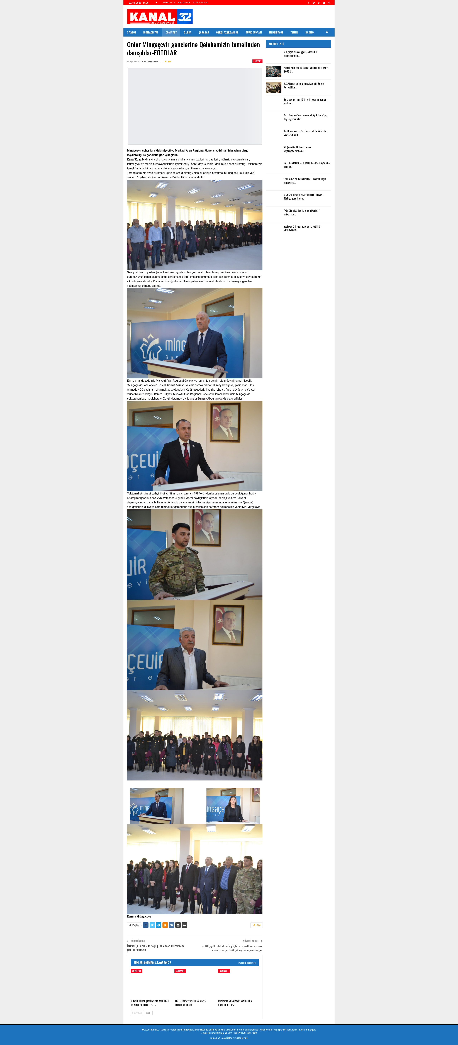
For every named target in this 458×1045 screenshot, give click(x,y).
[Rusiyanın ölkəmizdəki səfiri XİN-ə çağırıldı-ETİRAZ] (238, 983)
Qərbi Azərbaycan (227, 32)
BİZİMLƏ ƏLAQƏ (200, 2)
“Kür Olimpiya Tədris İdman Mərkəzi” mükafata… (302, 212)
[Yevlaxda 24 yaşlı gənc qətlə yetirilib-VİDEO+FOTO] (273, 230)
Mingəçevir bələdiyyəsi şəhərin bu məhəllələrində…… (300, 53)
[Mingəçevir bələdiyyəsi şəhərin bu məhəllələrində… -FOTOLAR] (273, 55)
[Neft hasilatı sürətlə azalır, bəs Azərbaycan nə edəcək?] (273, 166)
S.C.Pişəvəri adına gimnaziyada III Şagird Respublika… (304, 85)
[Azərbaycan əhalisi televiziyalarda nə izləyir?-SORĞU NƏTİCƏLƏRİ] (273, 71)
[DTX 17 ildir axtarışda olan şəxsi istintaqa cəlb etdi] (194, 983)
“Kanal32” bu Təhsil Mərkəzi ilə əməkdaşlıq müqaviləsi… (305, 180)
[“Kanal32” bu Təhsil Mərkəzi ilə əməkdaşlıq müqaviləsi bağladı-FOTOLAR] (273, 182)
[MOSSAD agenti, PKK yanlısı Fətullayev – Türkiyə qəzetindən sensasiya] (273, 198)
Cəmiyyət (171, 32)
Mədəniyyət (276, 32)
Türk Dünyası (254, 32)
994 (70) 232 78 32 (247, 1033)
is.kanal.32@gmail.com (220, 1033)
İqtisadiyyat (150, 32)
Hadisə (309, 32)
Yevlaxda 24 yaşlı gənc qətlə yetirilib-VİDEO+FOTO (302, 228)
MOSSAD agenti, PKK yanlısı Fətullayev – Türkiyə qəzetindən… (304, 196)
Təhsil (294, 32)
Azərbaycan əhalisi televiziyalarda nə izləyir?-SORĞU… (306, 69)
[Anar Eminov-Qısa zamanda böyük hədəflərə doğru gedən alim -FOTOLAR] (273, 119)
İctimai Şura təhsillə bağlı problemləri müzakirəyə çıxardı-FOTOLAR (155, 948)
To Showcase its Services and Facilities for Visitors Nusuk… (305, 133)
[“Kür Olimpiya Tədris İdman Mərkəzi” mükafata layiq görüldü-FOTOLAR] (273, 214)
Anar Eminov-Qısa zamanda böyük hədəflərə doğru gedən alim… (305, 117)
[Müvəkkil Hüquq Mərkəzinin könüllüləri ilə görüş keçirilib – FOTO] (151, 983)
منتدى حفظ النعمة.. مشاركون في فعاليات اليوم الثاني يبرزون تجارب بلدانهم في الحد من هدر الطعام (232, 948)
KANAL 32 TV (169, 2)
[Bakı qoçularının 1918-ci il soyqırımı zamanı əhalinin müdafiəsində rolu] (273, 103)
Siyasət (131, 32)
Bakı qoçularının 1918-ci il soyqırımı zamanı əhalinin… (305, 101)
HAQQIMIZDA (183, 2)
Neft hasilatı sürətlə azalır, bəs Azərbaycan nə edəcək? (307, 165)
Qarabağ (203, 32)
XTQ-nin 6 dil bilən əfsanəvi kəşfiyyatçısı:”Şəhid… (297, 149)
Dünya (187, 32)
